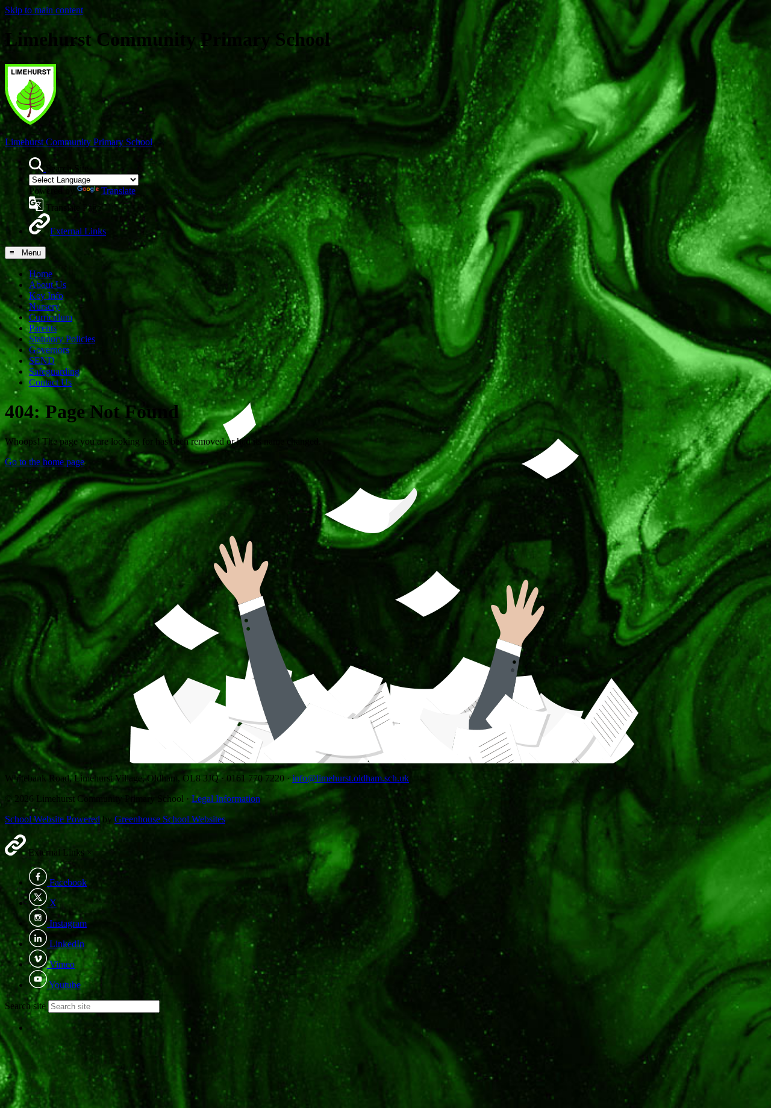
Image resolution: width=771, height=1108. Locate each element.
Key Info (46, 295)
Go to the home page (44, 462)
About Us (47, 285)
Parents (43, 328)
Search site (25, 1006)
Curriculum (50, 317)
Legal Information (226, 798)
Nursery (44, 306)
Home (40, 274)
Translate (118, 191)
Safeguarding (54, 371)
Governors (49, 350)
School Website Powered (52, 819)
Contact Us (50, 382)
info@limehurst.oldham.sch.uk (350, 778)
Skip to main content (44, 10)
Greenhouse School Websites (169, 819)
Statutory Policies (62, 339)
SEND (42, 360)
